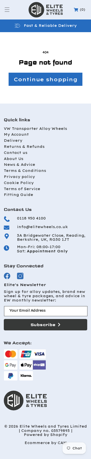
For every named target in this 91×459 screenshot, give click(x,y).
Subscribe (43, 324)
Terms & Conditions (25, 170)
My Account (16, 134)
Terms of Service (22, 189)
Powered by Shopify (45, 435)
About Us (13, 158)
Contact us (15, 152)
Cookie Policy (19, 183)
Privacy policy (19, 176)
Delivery (13, 140)
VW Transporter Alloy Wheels (35, 128)
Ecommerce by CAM (46, 443)
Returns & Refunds (24, 146)
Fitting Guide (18, 194)
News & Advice (19, 164)
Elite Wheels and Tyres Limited (53, 426)
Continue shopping (45, 79)
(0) (80, 9)
